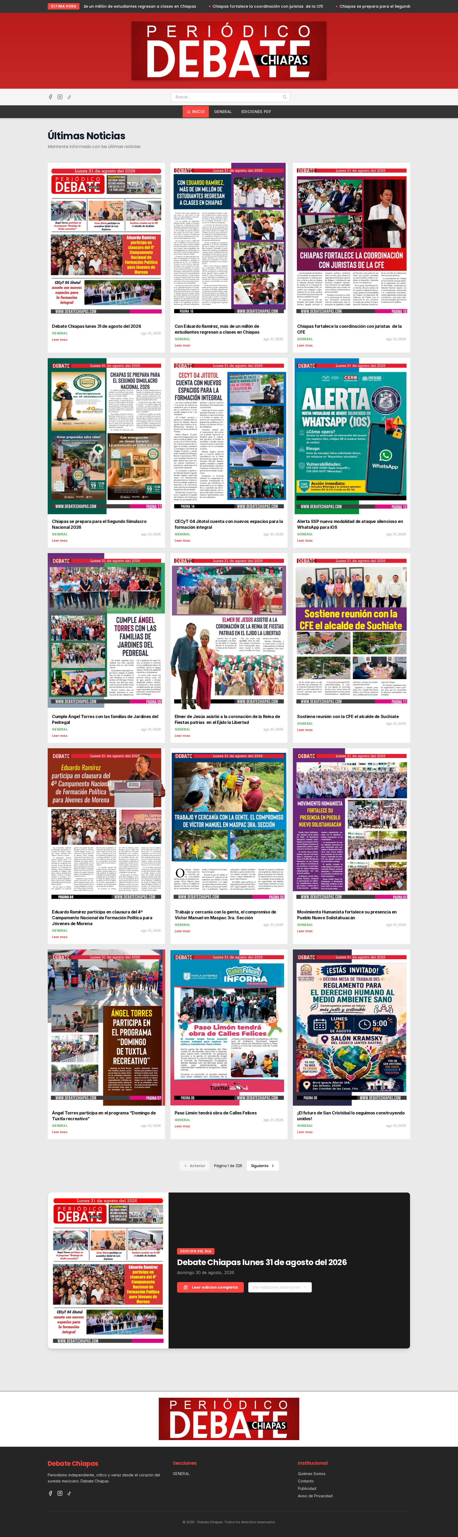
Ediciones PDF (256, 111)
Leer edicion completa (214, 1287)
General (223, 111)
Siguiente (259, 1165)
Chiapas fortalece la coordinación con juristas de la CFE (147, 6)
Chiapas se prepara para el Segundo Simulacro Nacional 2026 (279, 6)
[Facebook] (50, 97)
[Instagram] (60, 97)
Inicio (198, 111)
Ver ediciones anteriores (276, 1287)
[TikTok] (69, 97)
